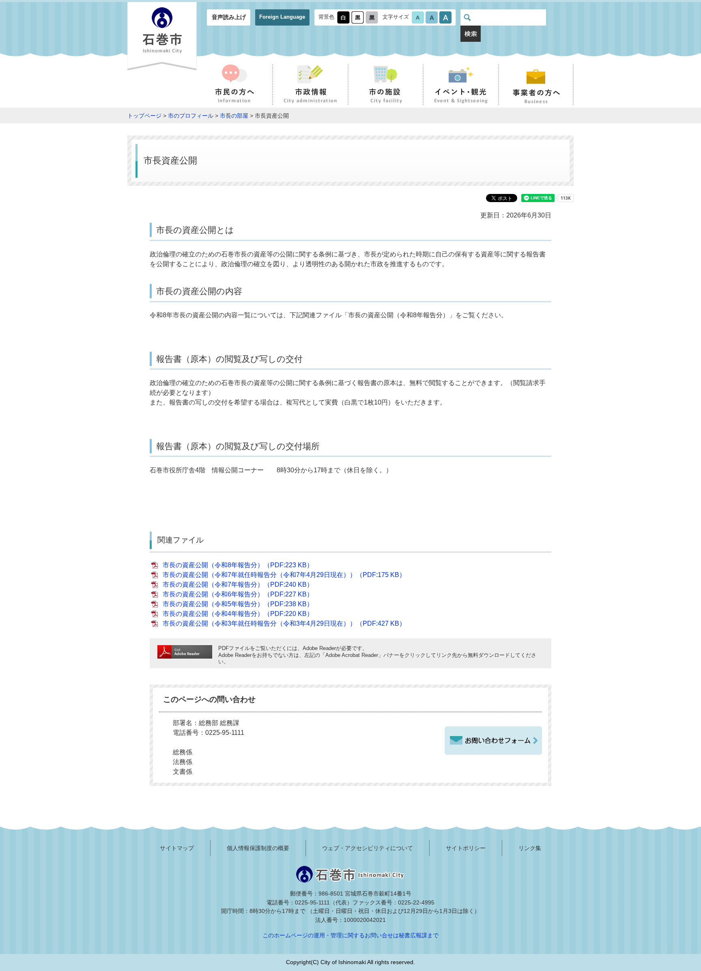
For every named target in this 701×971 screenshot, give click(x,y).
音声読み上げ (229, 17)
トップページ (144, 115)
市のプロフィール (190, 115)
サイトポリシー (466, 848)
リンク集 (529, 848)
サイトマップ (177, 848)
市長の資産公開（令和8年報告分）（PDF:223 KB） (238, 565)
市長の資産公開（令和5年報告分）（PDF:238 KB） (238, 604)
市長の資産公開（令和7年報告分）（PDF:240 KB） (238, 584)
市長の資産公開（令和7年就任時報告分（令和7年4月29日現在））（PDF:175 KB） (284, 574)
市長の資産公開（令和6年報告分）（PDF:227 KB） (238, 594)
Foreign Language (282, 17)
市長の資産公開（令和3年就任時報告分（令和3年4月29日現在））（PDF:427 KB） (284, 623)
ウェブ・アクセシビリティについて (367, 848)
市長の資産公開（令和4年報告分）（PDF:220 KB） (238, 613)
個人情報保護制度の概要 (258, 848)
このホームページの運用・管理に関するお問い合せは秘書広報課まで (350, 935)
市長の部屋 (234, 115)
